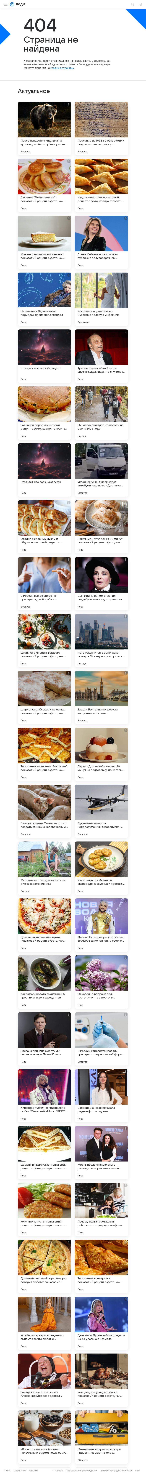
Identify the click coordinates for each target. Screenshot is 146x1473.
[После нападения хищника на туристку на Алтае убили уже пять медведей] (44, 128)
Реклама (33, 1470)
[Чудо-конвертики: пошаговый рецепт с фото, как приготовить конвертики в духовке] (101, 185)
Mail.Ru (7, 1470)
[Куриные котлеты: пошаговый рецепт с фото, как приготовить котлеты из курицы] (44, 1209)
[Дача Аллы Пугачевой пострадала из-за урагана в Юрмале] (101, 1323)
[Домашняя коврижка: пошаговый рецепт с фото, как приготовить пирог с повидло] (44, 1152)
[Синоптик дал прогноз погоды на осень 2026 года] (101, 413)
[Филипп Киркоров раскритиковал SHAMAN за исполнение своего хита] (101, 925)
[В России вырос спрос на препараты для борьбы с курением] (44, 583)
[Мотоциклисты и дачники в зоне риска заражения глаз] (44, 868)
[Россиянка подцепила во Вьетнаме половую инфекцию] (101, 299)
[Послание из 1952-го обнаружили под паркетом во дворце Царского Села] (101, 128)
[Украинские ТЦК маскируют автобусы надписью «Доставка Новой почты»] (101, 470)
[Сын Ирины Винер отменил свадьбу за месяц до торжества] (101, 583)
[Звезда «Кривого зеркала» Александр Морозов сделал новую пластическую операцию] (44, 1380)
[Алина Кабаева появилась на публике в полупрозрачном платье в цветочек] (101, 242)
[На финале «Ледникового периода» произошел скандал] (44, 299)
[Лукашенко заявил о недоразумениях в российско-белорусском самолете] (101, 811)
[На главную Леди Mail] (19, 4)
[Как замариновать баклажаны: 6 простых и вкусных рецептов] (44, 982)
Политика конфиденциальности (116, 1470)
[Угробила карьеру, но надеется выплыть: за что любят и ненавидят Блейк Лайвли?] (44, 1323)
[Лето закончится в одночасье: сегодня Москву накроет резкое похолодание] (101, 640)
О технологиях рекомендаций (81, 1470)
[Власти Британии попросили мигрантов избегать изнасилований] (101, 697)
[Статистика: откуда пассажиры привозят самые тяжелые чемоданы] (101, 1437)
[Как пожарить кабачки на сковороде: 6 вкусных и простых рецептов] (101, 868)
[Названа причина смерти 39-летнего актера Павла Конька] (44, 1039)
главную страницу (62, 68)
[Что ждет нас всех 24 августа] (44, 470)
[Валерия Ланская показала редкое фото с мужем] (101, 1095)
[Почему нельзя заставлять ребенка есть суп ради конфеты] (101, 1209)
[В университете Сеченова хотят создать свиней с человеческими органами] (44, 811)
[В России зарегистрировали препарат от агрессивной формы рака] (101, 1039)
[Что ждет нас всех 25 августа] (44, 356)
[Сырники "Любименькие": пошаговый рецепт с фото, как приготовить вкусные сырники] (44, 185)
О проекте (58, 1470)
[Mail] (12, 4)
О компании (20, 1470)
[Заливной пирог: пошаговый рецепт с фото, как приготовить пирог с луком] (44, 413)
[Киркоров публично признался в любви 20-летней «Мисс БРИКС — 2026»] (44, 1095)
